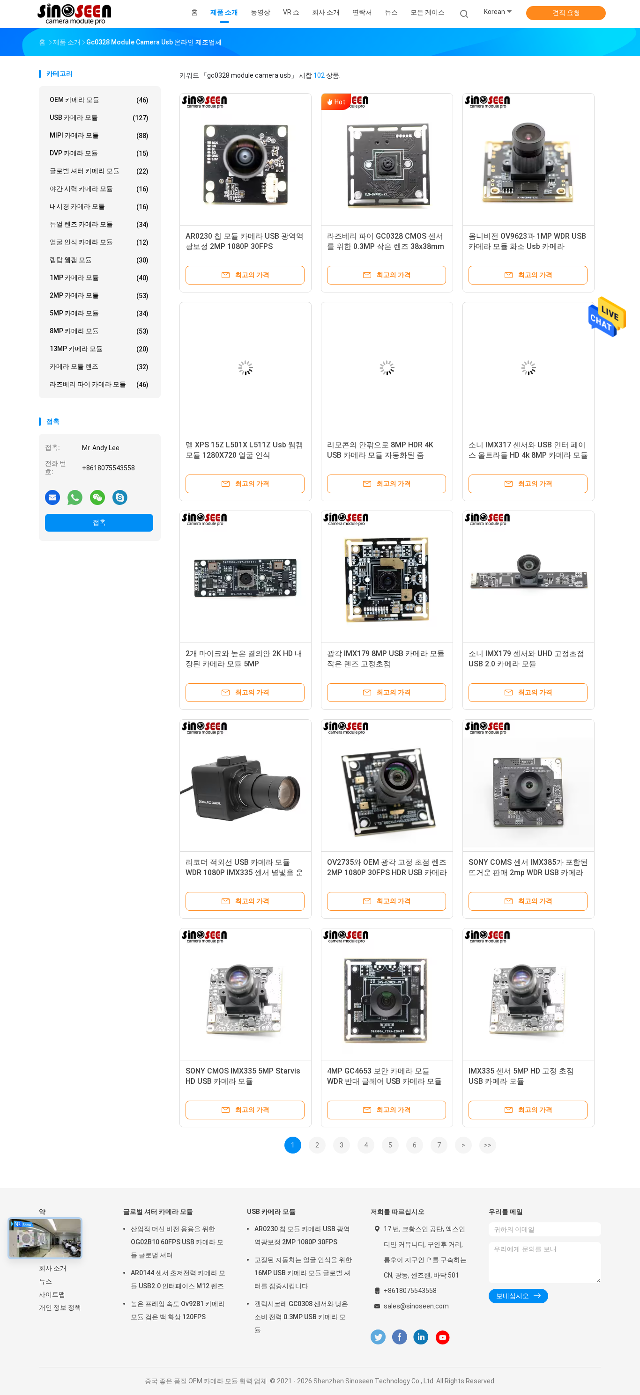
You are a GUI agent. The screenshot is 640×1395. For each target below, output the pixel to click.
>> (487, 1145)
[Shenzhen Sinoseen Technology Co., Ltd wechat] (97, 496)
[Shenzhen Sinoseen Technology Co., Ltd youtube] (443, 1337)
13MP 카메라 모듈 (99, 349)
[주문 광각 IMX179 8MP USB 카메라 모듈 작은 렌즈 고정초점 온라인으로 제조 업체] (387, 576)
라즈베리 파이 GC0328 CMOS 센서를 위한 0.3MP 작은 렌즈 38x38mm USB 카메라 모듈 (385, 246)
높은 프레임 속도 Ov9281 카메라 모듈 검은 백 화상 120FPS (178, 1310)
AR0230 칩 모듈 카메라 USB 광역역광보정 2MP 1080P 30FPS (302, 1235)
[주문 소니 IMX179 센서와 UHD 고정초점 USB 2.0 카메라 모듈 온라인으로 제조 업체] (528, 576)
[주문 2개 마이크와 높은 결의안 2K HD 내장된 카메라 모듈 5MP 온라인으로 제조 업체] (245, 576)
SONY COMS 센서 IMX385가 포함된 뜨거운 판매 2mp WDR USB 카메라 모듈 (528, 872)
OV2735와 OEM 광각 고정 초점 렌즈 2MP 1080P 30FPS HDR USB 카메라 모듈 (387, 872)
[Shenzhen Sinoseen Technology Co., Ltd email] (52, 496)
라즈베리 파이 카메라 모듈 (99, 384)
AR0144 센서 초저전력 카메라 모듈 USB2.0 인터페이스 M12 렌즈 (178, 1279)
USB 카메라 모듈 (99, 118)
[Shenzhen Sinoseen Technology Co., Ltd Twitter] (378, 1337)
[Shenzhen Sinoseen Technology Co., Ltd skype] (119, 496)
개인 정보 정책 (60, 1307)
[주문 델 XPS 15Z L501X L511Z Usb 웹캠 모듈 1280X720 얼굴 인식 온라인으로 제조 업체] (245, 367)
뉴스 (45, 1281)
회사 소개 (53, 1268)
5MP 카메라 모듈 (99, 313)
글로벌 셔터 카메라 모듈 (99, 171)
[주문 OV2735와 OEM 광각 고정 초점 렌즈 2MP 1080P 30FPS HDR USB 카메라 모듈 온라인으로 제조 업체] (387, 785)
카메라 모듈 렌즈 (99, 367)
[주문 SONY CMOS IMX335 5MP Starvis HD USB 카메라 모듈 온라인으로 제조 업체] (245, 993)
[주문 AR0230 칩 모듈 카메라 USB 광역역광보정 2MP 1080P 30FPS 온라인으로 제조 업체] (245, 159)
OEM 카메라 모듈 (99, 100)
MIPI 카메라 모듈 (99, 135)
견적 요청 (566, 12)
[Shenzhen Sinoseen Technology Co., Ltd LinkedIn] (421, 1337)
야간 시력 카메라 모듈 (99, 189)
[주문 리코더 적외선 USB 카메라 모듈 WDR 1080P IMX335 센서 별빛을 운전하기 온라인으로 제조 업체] (245, 785)
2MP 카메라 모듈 (99, 295)
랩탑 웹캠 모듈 (99, 260)
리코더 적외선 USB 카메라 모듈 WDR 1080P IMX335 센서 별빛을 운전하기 (244, 872)
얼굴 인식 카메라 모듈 (99, 242)
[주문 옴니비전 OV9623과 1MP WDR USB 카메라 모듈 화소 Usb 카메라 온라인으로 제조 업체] (528, 159)
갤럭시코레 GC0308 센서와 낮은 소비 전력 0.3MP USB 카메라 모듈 (301, 1317)
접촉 (99, 522)
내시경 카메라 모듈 (99, 207)
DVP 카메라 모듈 (99, 153)
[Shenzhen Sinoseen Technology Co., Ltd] (75, 14)
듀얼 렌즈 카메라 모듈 (99, 224)
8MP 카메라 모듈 (99, 331)
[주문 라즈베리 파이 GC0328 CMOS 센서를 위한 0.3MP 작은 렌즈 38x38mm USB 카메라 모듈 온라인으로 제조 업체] (387, 159)
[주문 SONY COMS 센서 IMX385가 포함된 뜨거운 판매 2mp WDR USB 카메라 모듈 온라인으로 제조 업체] (528, 785)
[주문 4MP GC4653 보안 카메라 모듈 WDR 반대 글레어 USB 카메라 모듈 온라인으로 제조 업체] (387, 993)
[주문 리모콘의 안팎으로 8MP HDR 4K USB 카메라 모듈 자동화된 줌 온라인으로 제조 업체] (387, 367)
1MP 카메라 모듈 (99, 278)
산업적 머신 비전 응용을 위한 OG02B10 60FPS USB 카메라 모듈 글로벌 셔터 (177, 1242)
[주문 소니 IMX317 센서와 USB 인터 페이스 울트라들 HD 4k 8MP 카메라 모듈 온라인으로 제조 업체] (528, 367)
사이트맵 (52, 1294)
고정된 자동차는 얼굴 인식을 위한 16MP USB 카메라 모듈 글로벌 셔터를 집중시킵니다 (303, 1273)
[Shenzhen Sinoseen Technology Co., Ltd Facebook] (399, 1337)
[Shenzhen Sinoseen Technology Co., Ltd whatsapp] (74, 496)
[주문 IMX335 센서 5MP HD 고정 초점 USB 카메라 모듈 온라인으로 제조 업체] (528, 993)
